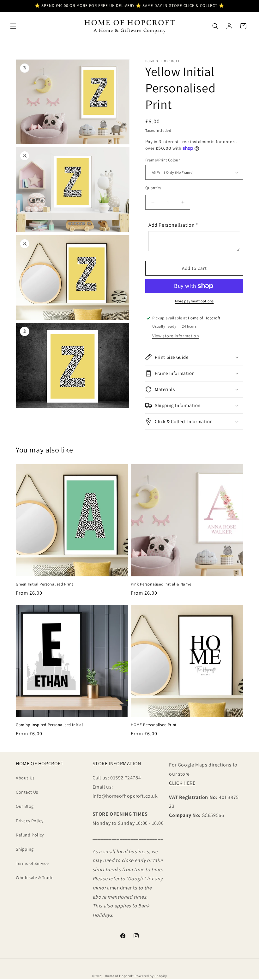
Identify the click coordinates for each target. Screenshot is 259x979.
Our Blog (25, 806)
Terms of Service (32, 863)
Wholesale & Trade (34, 877)
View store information (175, 336)
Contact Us (27, 792)
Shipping (25, 849)
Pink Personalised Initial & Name (161, 584)
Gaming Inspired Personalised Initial (49, 724)
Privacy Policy (29, 821)
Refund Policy (30, 835)
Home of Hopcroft (119, 976)
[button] (13, 26)
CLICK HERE (182, 783)
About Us (25, 778)
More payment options (194, 301)
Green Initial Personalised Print (44, 584)
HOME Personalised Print (154, 724)
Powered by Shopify (151, 976)
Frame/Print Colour (162, 160)
